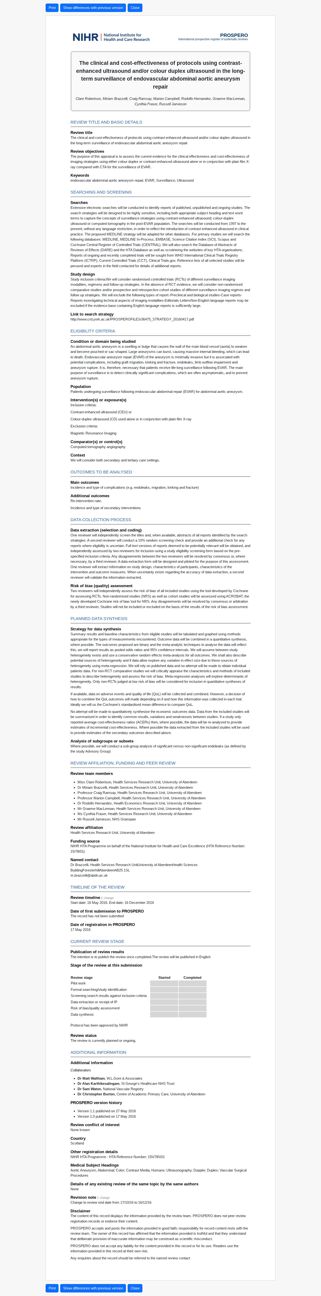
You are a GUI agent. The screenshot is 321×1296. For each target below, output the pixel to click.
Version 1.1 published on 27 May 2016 (107, 1111)
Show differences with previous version (93, 8)
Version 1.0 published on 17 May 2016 (107, 1116)
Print (52, 8)
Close (135, 8)
